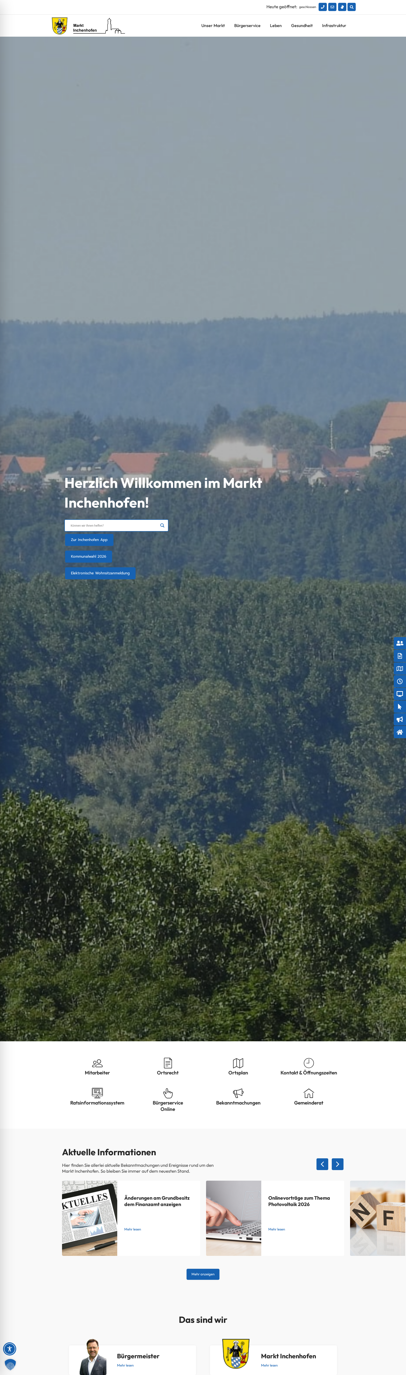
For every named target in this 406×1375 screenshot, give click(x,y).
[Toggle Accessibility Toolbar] (10, 1349)
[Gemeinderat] (309, 1093)
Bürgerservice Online (168, 1106)
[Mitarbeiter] (97, 1063)
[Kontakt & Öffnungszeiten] (309, 1063)
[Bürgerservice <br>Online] (168, 1093)
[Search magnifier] (162, 525)
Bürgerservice (247, 25)
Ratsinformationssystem (97, 1103)
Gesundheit (302, 25)
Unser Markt (213, 25)
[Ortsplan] (238, 1063)
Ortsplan (238, 1072)
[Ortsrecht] (168, 1063)
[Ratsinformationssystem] (97, 1093)
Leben (276, 25)
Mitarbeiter (97, 1072)
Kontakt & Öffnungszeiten (309, 1072)
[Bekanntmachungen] (238, 1093)
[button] (351, 7)
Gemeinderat (308, 1103)
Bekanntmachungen (238, 1103)
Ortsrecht (168, 1072)
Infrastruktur (334, 25)
